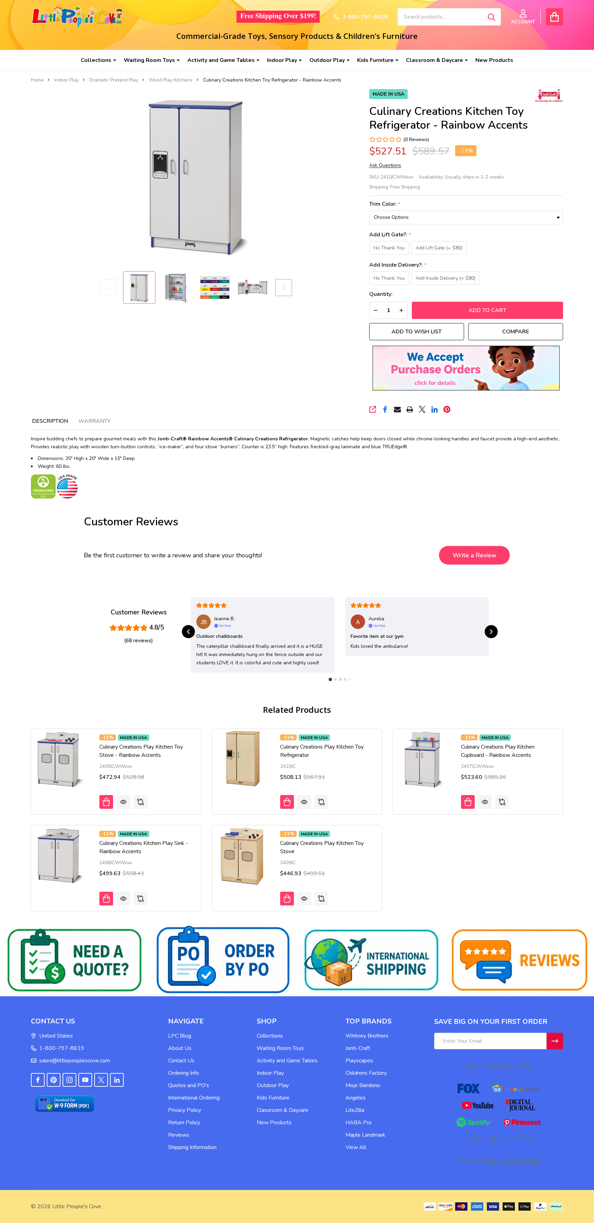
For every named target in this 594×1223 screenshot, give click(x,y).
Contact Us (181, 1060)
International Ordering (194, 1098)
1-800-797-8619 (61, 1048)
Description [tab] (50, 421)
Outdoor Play (327, 60)
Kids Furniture (375, 60)
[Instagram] (69, 1080)
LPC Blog (179, 1036)
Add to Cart (487, 310)
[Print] (409, 409)
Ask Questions (385, 165)
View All (355, 1147)
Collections (96, 60)
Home (37, 80)
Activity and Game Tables (221, 60)
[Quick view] (123, 802)
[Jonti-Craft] (547, 95)
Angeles (355, 1098)
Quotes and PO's (188, 1085)
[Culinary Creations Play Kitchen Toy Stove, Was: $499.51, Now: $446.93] (242, 856)
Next (283, 287)
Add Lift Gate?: (390, 235)
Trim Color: (385, 204)
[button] (466, 368)
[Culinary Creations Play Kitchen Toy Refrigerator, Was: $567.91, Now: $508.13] (242, 759)
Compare (515, 331)
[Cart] (554, 16)
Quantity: (381, 294)
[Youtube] (85, 1080)
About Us (179, 1048)
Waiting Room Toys (149, 60)
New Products (494, 60)
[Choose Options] (106, 802)
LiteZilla (354, 1110)
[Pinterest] (446, 409)
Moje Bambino (362, 1085)
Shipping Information (192, 1147)
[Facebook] (385, 409)
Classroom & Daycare (434, 60)
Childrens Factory (366, 1073)
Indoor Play (282, 60)
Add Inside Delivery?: (398, 265)
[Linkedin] (434, 409)
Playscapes (359, 1060)
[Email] (397, 409)
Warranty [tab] (94, 421)
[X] (422, 409)
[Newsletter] (555, 1041)
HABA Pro (358, 1122)
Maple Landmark (365, 1135)
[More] (112, 60)
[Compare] (140, 802)
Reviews (178, 1135)
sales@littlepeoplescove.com (74, 1060)
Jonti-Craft (357, 1048)
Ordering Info (183, 1073)
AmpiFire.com (519, 1161)
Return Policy (184, 1122)
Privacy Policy (184, 1110)
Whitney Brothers (366, 1036)
